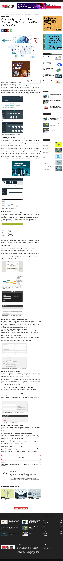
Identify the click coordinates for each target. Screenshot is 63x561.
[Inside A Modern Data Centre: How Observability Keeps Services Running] (21, 493)
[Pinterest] (8, 30)
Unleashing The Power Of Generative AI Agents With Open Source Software (49, 75)
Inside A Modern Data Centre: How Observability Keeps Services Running (20, 500)
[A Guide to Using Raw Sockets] (46, 102)
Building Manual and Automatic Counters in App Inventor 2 (10, 465)
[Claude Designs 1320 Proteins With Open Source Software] (4, 522)
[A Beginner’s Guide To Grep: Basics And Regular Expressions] (46, 107)
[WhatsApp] (11, 30)
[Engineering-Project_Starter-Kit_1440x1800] (21, 76)
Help (48, 11)
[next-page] (4, 503)
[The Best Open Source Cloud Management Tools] (58, 156)
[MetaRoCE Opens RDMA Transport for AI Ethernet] (4, 534)
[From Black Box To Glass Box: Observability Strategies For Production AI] (34, 493)
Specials (42, 11)
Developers (13, 11)
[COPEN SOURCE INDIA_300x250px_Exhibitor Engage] (52, 49)
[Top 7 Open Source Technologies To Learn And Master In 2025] (58, 150)
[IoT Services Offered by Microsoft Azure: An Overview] (58, 168)
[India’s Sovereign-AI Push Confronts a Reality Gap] (58, 64)
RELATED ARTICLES (6, 486)
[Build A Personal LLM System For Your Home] (58, 70)
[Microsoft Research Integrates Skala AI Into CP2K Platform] (4, 528)
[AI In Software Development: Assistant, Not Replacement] (58, 58)
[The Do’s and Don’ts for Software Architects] (58, 144)
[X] (61, 1)
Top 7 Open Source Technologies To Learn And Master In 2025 (48, 149)
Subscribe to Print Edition (5, 0)
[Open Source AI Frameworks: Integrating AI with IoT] (58, 162)
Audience (6, 14)
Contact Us (17, 0)
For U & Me (4, 11)
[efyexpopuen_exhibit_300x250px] (21, 177)
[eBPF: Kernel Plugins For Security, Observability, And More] (7, 493)
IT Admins (20, 11)
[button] (60, 11)
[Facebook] (57, 1)
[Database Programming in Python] (46, 125)
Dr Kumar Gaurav (5, 27)
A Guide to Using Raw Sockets (55, 100)
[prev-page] (2, 503)
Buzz (36, 11)
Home (2, 14)
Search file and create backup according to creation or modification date (55, 95)
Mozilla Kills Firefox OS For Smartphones (32, 464)
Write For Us (13, 0)
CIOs (27, 11)
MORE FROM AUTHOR (15, 486)
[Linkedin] (59, 1)
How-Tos (7, 16)
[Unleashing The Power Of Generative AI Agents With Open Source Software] (58, 76)
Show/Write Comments (21, 508)
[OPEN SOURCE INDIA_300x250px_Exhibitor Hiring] (52, 30)
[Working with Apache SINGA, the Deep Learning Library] (58, 82)
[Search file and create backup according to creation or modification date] (46, 96)
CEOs (31, 11)
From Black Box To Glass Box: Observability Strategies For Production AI (33, 500)
